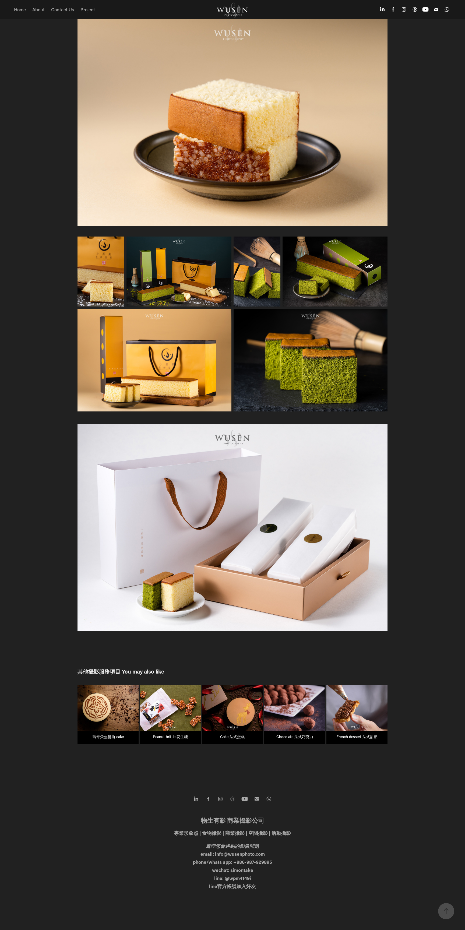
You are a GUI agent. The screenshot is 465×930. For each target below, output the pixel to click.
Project (87, 9)
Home (20, 9)
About (38, 9)
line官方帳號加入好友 (232, 886)
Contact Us (62, 9)
